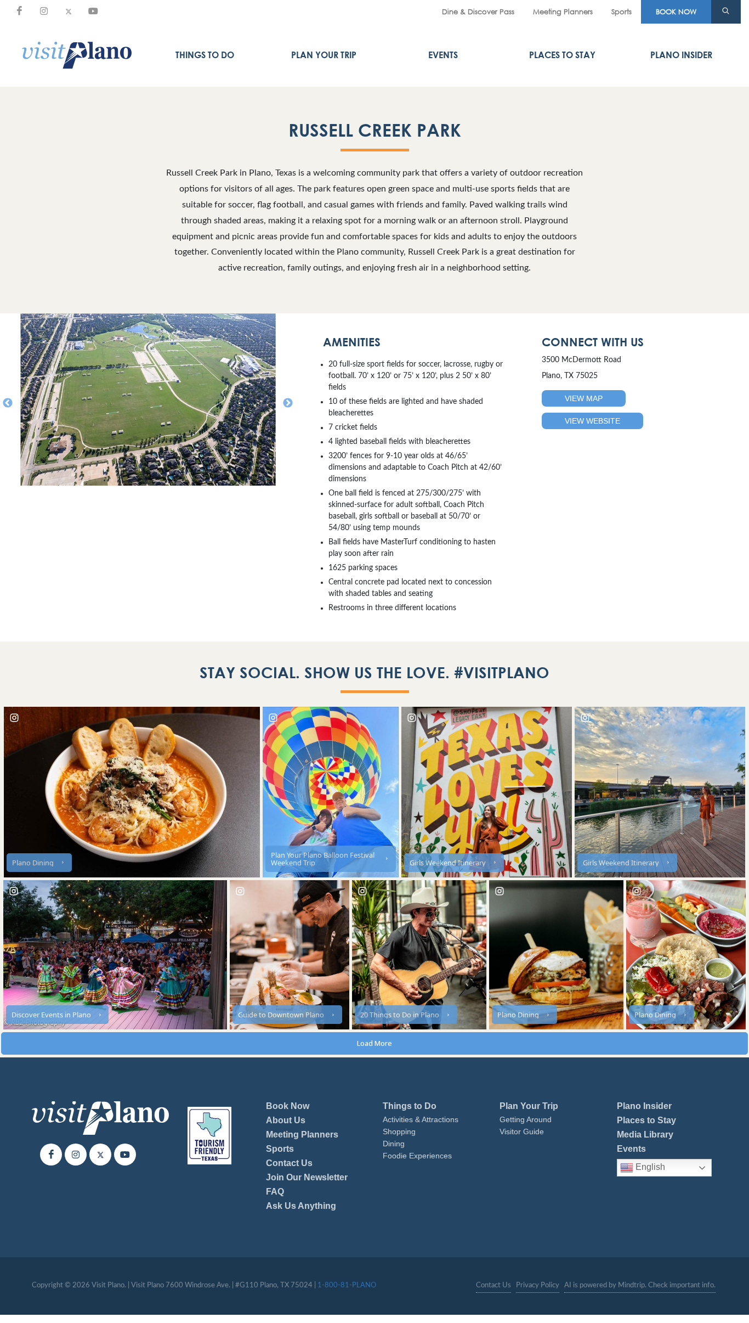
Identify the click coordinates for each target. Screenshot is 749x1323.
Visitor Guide (522, 1131)
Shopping (399, 1131)
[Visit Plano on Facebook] (19, 11)
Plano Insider (681, 54)
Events (443, 54)
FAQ (275, 1191)
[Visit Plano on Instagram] (44, 11)
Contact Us (289, 1163)
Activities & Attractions (420, 1119)
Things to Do (204, 54)
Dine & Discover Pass (478, 11)
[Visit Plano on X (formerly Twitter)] (69, 11)
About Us (285, 1120)
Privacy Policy (537, 1285)
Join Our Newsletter (307, 1177)
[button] (726, 12)
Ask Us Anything (301, 1206)
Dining (394, 1143)
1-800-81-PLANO (346, 1285)
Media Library (645, 1134)
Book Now (287, 1106)
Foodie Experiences (417, 1155)
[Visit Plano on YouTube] (93, 11)
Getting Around (526, 1119)
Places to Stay (562, 54)
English (649, 1167)
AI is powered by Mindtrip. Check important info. (640, 1285)
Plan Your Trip (323, 54)
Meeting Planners (563, 11)
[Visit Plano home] (77, 55)
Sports (621, 11)
